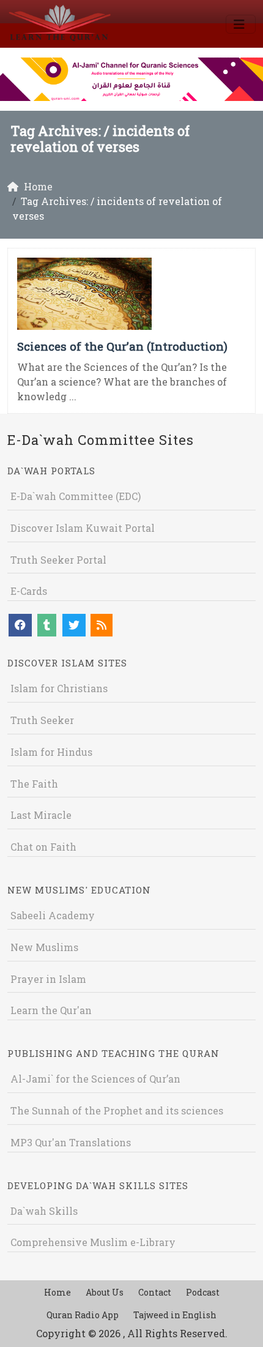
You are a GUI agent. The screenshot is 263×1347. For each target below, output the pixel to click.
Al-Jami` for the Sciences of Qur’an (95, 1078)
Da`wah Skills (44, 1210)
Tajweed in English (175, 1315)
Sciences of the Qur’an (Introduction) (122, 346)
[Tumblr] (46, 625)
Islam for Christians (59, 688)
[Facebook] (20, 625)
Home (57, 1292)
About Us (105, 1292)
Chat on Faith (43, 846)
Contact (154, 1292)
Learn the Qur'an (51, 1010)
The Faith (34, 783)
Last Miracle (41, 814)
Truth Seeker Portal (58, 559)
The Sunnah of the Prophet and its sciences (116, 1110)
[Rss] (102, 625)
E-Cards (28, 590)
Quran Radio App (82, 1315)
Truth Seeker (42, 720)
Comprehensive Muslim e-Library (93, 1242)
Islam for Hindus (51, 751)
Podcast (203, 1292)
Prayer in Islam (48, 978)
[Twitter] (74, 625)
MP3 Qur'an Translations (70, 1142)
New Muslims (44, 947)
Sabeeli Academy (52, 915)
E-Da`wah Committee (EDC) (75, 496)
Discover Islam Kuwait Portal (82, 527)
